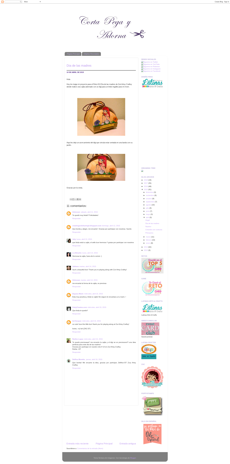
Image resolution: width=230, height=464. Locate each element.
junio (148, 211)
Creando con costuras (153, 230)
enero (148, 243)
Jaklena (75, 266)
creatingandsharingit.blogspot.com (86, 226)
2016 (146, 186)
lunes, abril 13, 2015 (84, 239)
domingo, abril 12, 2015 (111, 226)
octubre (149, 199)
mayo (148, 214)
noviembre (150, 195)
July (74, 239)
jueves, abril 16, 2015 (94, 359)
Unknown (76, 212)
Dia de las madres (152, 223)
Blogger (133, 458)
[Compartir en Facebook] (78, 199)
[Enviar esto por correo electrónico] (71, 199)
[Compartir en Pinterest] (80, 199)
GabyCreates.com (79, 307)
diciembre (150, 192)
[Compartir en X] (75, 199)
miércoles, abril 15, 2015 (93, 294)
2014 (146, 247)
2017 (146, 183)
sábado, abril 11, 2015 (89, 212)
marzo (148, 237)
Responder (76, 218)
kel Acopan (76, 321)
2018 (146, 180)
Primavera (149, 233)
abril (148, 217)
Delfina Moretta (78, 359)
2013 (146, 250)
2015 (146, 189)
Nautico (148, 226)
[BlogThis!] (73, 199)
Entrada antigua (128, 443)
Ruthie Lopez (77, 339)
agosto (149, 205)
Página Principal (73, 54)
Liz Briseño (77, 253)
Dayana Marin (77, 294)
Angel (147, 220)
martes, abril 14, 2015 (87, 266)
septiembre (150, 202)
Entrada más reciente (77, 443)
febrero (149, 240)
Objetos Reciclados (91, 54)
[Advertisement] (101, 424)
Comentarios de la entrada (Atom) (90, 448)
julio (147, 208)
